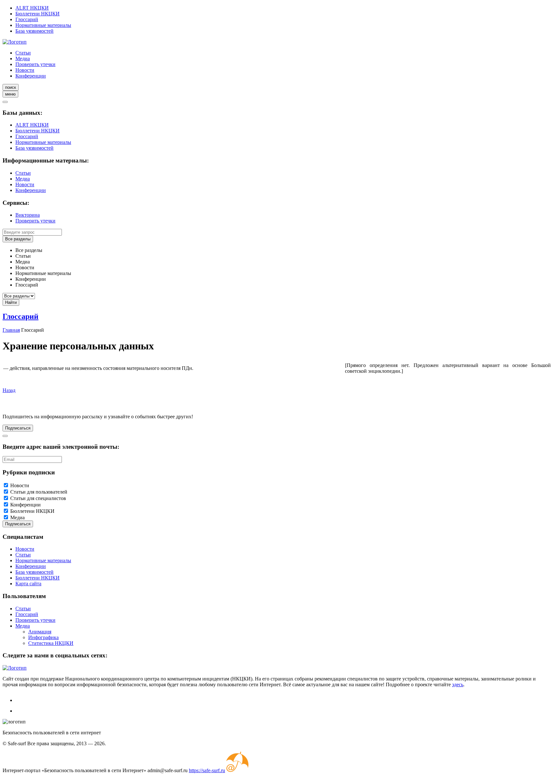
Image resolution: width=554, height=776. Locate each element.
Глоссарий (26, 19)
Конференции (30, 76)
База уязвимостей (34, 31)
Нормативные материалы (43, 25)
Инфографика (43, 637)
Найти (11, 302)
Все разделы (17, 239)
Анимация (39, 631)
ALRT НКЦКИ (32, 8)
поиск (10, 87)
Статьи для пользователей (38, 492)
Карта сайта (28, 583)
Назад (9, 390)
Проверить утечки (35, 64)
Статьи (23, 52)
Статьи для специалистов (38, 498)
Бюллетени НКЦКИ (37, 13)
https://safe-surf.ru (207, 770)
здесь (457, 684)
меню (10, 94)
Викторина (27, 215)
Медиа (22, 58)
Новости (24, 70)
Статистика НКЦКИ (50, 643)
